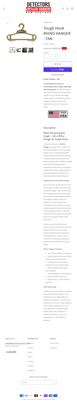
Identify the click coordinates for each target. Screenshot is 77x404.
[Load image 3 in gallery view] (24, 50)
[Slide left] (7, 50)
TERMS (30, 352)
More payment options (58, 74)
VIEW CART (53, 348)
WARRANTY (31, 370)
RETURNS (30, 366)
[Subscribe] (54, 382)
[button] (4, 8)
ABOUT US (31, 343)
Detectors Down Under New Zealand (35, 399)
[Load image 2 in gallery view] (18, 50)
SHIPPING (31, 361)
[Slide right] (36, 50)
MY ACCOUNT (54, 343)
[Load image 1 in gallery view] (12, 50)
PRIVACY (30, 357)
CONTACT (30, 348)
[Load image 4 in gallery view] (30, 50)
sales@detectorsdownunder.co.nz (17, 343)
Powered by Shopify (50, 399)
